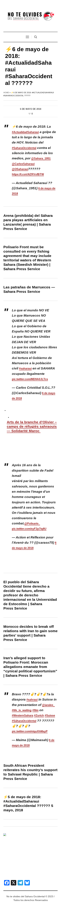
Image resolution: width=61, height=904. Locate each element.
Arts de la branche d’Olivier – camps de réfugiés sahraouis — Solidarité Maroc (32, 426)
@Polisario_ (32, 523)
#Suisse (50, 715)
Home (6, 93)
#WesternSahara (22, 715)
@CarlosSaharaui (23, 163)
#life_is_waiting (22, 710)
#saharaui (25, 368)
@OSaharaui (20, 169)
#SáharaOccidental (24, 720)
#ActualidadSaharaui (25, 132)
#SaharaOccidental (24, 148)
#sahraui (32, 699)
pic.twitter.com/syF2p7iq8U (29, 528)
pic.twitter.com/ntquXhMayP (30, 731)
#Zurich (39, 715)
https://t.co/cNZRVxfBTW (28, 174)
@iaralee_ (48, 705)
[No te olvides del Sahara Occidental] (30, 16)
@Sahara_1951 (41, 158)
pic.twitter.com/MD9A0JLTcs (30, 379)
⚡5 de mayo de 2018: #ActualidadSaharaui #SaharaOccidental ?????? (26, 801)
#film (35, 710)
